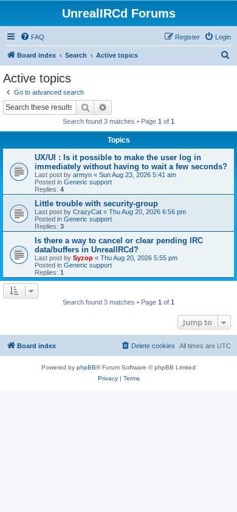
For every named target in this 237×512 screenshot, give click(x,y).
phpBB (86, 367)
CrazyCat (87, 211)
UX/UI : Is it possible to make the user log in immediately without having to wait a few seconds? (131, 162)
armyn (82, 174)
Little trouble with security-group (96, 203)
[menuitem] (32, 37)
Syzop (83, 257)
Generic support (88, 182)
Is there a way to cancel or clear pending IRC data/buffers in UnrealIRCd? (119, 245)
